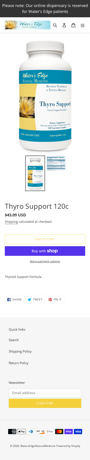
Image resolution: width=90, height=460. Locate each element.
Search (14, 340)
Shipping (11, 221)
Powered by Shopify (68, 446)
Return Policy (19, 363)
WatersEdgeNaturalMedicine (37, 446)
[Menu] (82, 25)
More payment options (45, 261)
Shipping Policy (20, 351)
